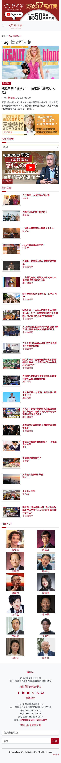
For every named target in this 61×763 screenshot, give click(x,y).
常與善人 (6, 83)
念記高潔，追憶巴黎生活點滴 (36, 195)
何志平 (26, 247)
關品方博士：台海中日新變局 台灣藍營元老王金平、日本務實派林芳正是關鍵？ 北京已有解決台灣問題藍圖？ (40, 313)
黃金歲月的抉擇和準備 (33, 474)
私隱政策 (56, 754)
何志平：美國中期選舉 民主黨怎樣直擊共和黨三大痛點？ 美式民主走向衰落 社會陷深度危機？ (39, 411)
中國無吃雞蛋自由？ (32, 458)
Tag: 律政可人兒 (15, 36)
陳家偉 (26, 231)
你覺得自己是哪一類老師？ (35, 212)
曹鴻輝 (11, 97)
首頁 (3, 36)
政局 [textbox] (5, 147)
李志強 (26, 494)
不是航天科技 (29, 491)
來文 (25, 447)
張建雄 (26, 461)
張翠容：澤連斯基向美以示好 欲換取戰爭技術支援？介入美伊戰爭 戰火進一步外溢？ (39, 510)
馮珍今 (26, 198)
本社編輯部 (28, 266)
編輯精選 (27, 381)
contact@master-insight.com (33, 720)
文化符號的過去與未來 (33, 244)
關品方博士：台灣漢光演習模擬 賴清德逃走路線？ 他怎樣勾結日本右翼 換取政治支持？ (40, 362)
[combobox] (30, 147)
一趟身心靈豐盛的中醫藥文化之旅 (38, 228)
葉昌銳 (26, 214)
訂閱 (55, 740)
